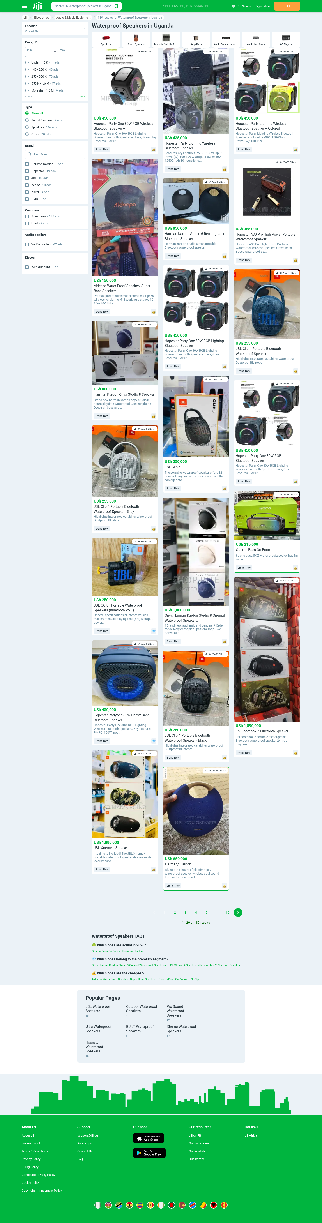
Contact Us (84, 1151)
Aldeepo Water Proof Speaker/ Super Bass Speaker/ (124, 979)
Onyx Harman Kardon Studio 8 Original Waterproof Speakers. (129, 965)
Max (62, 50)
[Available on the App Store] (148, 1138)
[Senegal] (150, 1205)
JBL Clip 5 (195, 979)
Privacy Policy (31, 1159)
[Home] (37, 6)
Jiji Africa (251, 1135)
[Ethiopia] (139, 1205)
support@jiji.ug (87, 1135)
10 (227, 912)
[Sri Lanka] (182, 1205)
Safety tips (84, 1143)
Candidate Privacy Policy (38, 1175)
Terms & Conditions (35, 1151)
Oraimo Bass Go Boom (106, 951)
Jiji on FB (195, 1135)
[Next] (238, 912)
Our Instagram (199, 1143)
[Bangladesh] (171, 1205)
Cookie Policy (31, 1182)
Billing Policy (30, 1167)
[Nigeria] (97, 1205)
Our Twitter (196, 1159)
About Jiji (28, 1135)
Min (29, 50)
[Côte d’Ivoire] (161, 1205)
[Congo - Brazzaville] (203, 1205)
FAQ (80, 1159)
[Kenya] (108, 1205)
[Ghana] (129, 1205)
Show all (37, 113)
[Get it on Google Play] (149, 1153)
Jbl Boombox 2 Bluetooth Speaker (219, 965)
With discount (44, 267)
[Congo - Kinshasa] (192, 1205)
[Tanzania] (118, 1205)
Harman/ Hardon (132, 951)
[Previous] (154, 912)
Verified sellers (46, 244)
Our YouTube (197, 1151)
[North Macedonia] (224, 1205)
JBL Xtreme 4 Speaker (182, 965)
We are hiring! (31, 1143)
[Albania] (213, 1205)
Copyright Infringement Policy (42, 1190)
